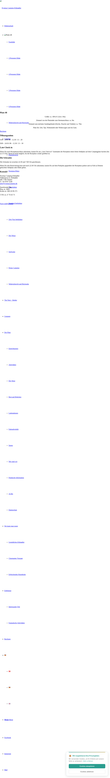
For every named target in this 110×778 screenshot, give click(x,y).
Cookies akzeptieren (87, 766)
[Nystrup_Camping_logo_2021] (10, 8)
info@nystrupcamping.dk (8, 183)
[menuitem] (57, 211)
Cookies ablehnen (87, 772)
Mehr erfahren (88, 761)
